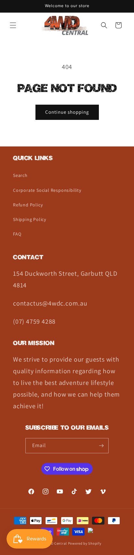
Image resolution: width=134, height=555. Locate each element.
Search (20, 175)
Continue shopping (67, 112)
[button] (13, 25)
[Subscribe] (101, 445)
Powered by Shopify (84, 543)
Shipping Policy (29, 219)
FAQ (17, 234)
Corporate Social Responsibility (47, 190)
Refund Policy (28, 205)
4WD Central (56, 543)
